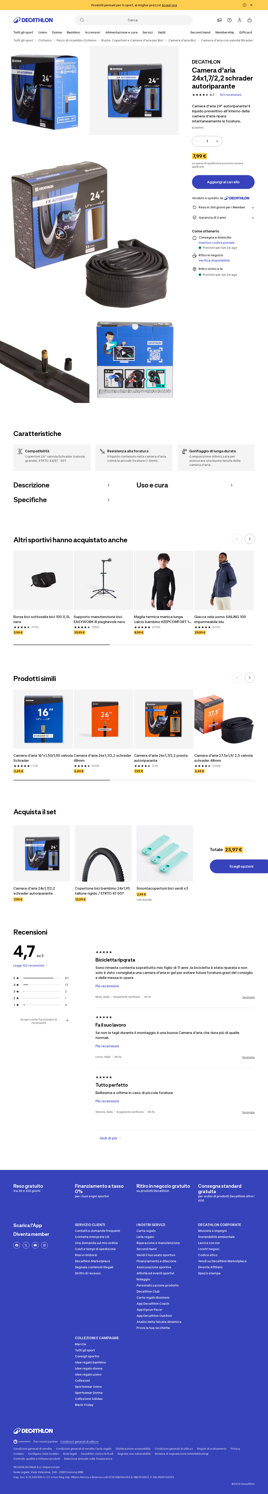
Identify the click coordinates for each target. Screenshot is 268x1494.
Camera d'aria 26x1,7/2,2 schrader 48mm (103, 758)
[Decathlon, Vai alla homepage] (33, 20)
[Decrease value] (197, 141)
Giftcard (245, 32)
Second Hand (200, 32)
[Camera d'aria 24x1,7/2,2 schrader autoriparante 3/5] (89, 224)
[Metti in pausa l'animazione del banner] (244, 5)
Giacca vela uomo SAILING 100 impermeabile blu (220, 619)
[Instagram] (44, 1245)
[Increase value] (217, 141)
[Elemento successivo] (250, 539)
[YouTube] (35, 1245)
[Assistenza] (229, 20)
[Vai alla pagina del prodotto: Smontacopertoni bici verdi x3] (165, 853)
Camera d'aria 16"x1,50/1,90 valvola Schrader (43, 758)
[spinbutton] (207, 141)
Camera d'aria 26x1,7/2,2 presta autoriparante (161, 758)
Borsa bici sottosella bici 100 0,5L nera (42, 619)
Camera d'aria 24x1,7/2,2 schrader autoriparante (34, 890)
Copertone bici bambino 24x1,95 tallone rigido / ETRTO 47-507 (103, 890)
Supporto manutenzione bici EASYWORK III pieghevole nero (99, 619)
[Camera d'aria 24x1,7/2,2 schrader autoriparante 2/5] (44, 90)
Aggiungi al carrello (223, 182)
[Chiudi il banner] (251, 5)
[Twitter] (26, 1245)
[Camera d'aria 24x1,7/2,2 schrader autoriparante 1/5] (134, 90)
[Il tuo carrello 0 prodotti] (250, 20)
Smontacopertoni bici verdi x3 (162, 888)
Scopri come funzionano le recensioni (38, 1021)
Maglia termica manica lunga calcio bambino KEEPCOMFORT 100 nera (163, 619)
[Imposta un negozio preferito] (219, 20)
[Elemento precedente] (237, 539)
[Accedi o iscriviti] (239, 20)
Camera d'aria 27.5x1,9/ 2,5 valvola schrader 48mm (224, 758)
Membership (224, 32)
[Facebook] (16, 1245)
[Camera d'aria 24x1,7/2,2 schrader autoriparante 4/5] (44, 358)
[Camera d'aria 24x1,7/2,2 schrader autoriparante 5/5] (134, 358)
